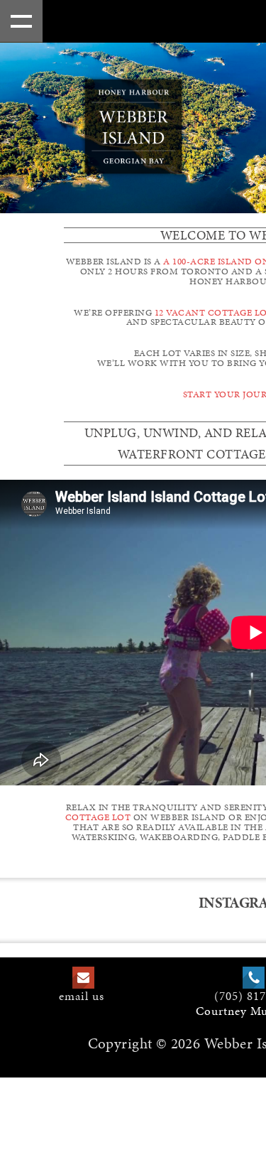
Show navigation (21, 21)
